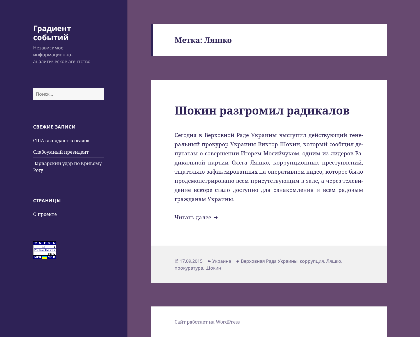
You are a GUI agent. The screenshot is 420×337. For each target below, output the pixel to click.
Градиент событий (52, 33)
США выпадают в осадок (61, 140)
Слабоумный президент (61, 152)
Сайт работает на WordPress (207, 322)
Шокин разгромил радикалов (262, 110)
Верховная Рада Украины (269, 261)
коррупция (312, 261)
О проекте (45, 214)
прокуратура (189, 268)
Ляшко (333, 261)
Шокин (213, 268)
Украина (221, 261)
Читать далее (197, 217)
